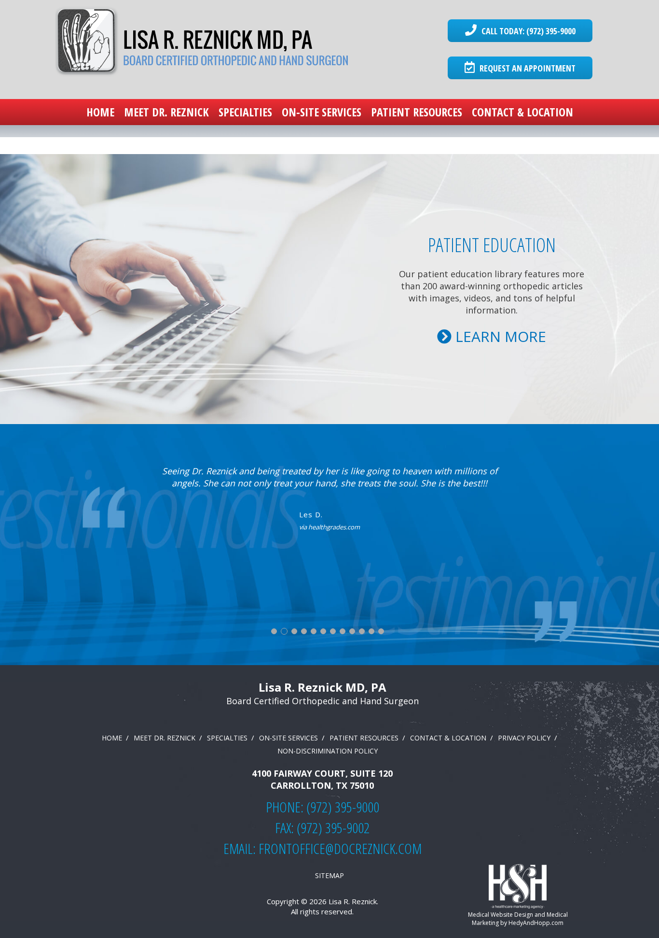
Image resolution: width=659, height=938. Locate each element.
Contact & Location (522, 112)
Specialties (245, 112)
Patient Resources (416, 112)
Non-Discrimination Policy (327, 750)
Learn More (499, 336)
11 (371, 631)
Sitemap (329, 875)
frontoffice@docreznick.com (340, 848)
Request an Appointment (526, 68)
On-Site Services (321, 112)
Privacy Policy (524, 737)
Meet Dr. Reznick (166, 112)
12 (381, 631)
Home (100, 112)
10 (362, 631)
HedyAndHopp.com (535, 923)
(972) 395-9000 (342, 807)
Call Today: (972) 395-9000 (527, 31)
